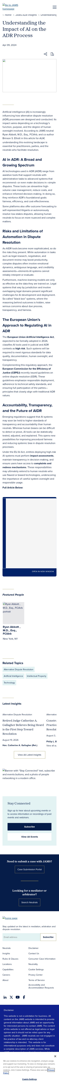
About (5, 980)
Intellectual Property (36, 676)
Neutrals (7, 948)
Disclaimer (33, 948)
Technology (9, 682)
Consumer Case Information (42, 958)
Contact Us (33, 953)
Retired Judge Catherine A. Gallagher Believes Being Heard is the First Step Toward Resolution (23, 727)
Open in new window (43, 571)
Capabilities (8, 969)
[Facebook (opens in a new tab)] (24, 997)
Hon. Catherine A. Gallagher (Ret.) (20, 745)
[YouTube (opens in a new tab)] (18, 997)
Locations (7, 964)
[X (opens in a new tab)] (11, 997)
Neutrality (33, 964)
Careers (6, 974)
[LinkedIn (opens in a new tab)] (5, 997)
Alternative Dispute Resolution (18, 669)
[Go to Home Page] (11, 918)
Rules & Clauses (10, 958)
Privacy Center (35, 974)
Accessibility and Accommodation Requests (41, 986)
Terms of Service (36, 980)
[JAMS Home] (15, 7)
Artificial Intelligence (13, 676)
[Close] (55, 1056)
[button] (45, 54)
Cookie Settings (36, 969)
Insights (6, 953)
